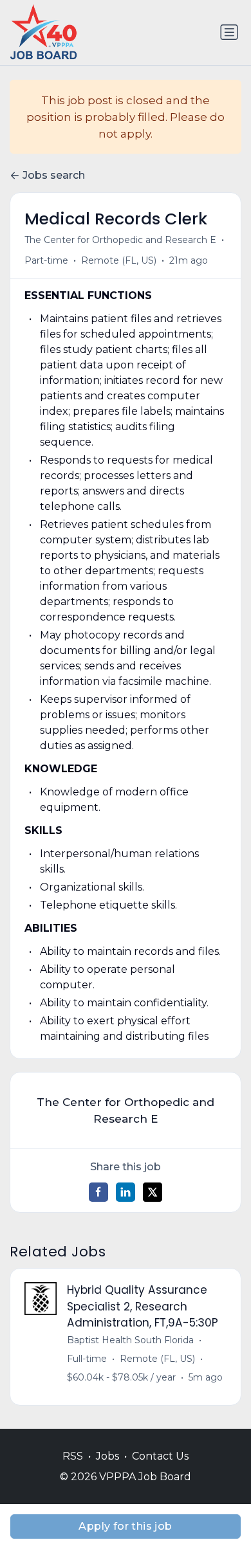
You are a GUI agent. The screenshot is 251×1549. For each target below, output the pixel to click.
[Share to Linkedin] (125, 1192)
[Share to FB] (98, 1192)
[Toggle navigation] (229, 32)
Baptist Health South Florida (130, 1340)
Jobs (107, 1456)
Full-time (87, 1358)
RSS (72, 1456)
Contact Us (160, 1456)
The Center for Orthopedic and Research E (120, 240)
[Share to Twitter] (152, 1192)
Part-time (46, 260)
